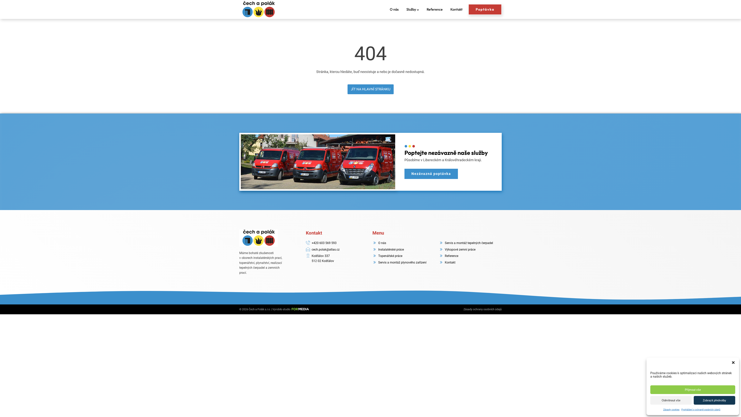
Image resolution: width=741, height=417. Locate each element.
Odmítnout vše (671, 400)
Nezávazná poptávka (431, 174)
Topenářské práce (390, 256)
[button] (733, 362)
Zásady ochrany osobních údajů (483, 309)
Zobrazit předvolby (714, 400)
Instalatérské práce (391, 249)
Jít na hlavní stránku (370, 89)
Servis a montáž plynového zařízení (402, 262)
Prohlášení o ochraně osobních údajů (700, 409)
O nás (394, 9)
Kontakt (456, 9)
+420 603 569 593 (324, 243)
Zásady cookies (671, 409)
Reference (435, 9)
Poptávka (485, 9)
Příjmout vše (693, 389)
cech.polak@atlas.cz (326, 249)
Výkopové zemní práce (460, 249)
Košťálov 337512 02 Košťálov (323, 258)
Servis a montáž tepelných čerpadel (469, 243)
